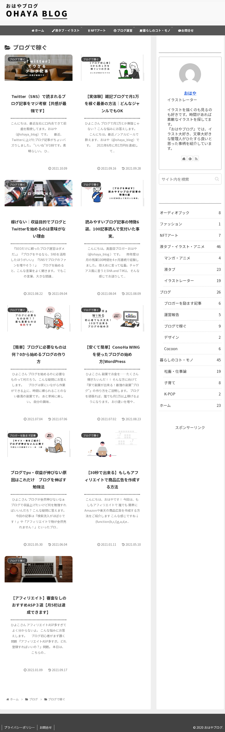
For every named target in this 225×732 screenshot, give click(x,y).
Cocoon (192, 348)
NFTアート (190, 235)
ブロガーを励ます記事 (192, 303)
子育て (192, 382)
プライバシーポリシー (19, 727)
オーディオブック (190, 212)
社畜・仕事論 (192, 371)
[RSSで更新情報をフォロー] (196, 158)
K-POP (192, 394)
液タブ (192, 269)
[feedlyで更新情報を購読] (190, 158)
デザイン (192, 337)
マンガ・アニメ (192, 258)
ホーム (190, 405)
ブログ (190, 292)
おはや (190, 93)
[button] (217, 178)
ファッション (190, 223)
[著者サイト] (184, 158)
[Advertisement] (190, 458)
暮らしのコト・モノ (190, 359)
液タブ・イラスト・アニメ (190, 246)
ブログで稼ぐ (192, 326)
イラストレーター (192, 280)
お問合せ (46, 727)
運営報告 (192, 314)
